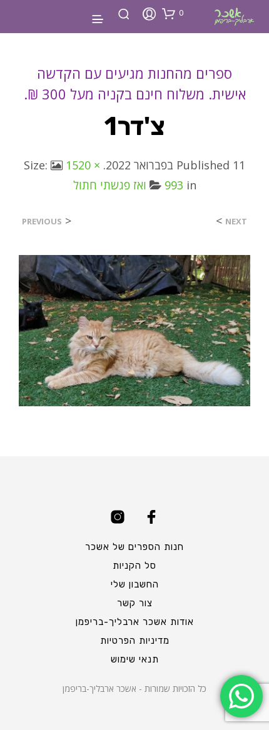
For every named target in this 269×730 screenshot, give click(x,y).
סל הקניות (134, 565)
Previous (42, 222)
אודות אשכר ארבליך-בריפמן (135, 622)
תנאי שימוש (135, 659)
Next (236, 222)
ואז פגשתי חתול (109, 185)
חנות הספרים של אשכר (134, 546)
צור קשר (135, 603)
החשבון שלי (135, 584)
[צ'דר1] (134, 329)
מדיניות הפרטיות (135, 640)
